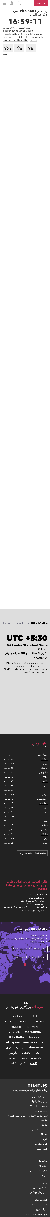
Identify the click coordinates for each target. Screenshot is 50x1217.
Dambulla (10, 1021)
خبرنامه (44, 1175)
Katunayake (16, 1027)
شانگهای (44, 830)
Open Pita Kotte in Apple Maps (30, 957)
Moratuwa (33, 1032)
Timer (44, 1134)
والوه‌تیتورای (36, 1058)
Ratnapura (34, 1037)
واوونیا (24, 1058)
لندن (46, 785)
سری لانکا (37, 1007)
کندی (23, 1063)
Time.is (41, 3)
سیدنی (45, 843)
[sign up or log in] (11, 4)
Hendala (23, 1021)
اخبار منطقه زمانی (39, 1170)
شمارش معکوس (39, 1129)
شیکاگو (44, 759)
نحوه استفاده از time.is (36, 1214)
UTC (45, 777)
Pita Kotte (16, 1037)
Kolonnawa (32, 1027)
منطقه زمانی (41, 1111)
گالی (13, 1063)
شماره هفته (42, 1148)
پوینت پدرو (12, 1058)
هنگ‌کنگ (44, 834)
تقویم (45, 1139)
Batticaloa (34, 1016)
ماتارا (36, 1053)
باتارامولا (19, 1047)
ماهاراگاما (26, 1053)
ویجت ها (43, 1165)
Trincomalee (35, 1047)
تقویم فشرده (41, 1144)
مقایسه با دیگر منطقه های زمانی (32, 853)
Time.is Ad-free (39, 1204)
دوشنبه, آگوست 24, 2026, (17, 28)
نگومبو (13, 1053)
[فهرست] (4, 3)
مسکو (45, 812)
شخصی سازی (41, 1199)
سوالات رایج (42, 1209)
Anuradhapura (17, 1016)
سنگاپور (44, 825)
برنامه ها (43, 1161)
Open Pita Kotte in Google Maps (29, 948)
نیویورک (44, 768)
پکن (19, 48)
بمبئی (45, 821)
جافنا (8, 1047)
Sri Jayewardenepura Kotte (24, 1042)
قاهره (45, 807)
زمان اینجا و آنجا (40, 1101)
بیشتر (5, 54)
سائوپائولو (43, 772)
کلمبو (34, 1063)
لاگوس (45, 781)
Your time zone (39, 1106)
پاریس (31, 48)
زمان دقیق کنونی (39, 1096)
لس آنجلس (43, 755)
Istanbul (43, 803)
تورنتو (45, 763)
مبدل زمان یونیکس (38, 1192)
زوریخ (45, 790)
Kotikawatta (14, 1032)
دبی (46, 816)
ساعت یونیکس (40, 1187)
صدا (46, 1153)
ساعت (44, 1124)
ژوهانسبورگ (42, 799)
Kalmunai (38, 1021)
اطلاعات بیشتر (37, 37)
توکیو (8, 48)
